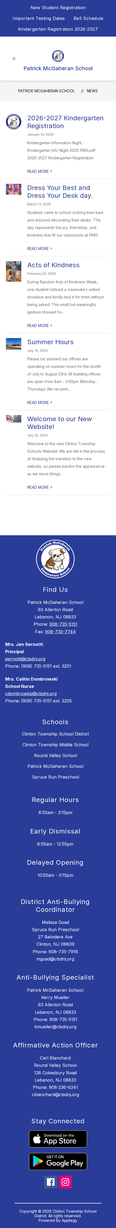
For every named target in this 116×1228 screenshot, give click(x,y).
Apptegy (69, 1220)
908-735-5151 (63, 624)
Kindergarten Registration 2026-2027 (58, 29)
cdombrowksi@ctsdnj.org (31, 693)
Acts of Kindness (53, 265)
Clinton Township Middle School (55, 744)
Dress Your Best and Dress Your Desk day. (60, 191)
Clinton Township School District (55, 734)
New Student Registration (58, 7)
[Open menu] (14, 59)
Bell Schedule (89, 18)
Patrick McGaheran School (46, 91)
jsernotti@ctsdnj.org (25, 658)
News (92, 91)
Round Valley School (55, 755)
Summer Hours (50, 342)
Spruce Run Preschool (55, 777)
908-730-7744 (60, 631)
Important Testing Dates (39, 18)
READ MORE (40, 171)
